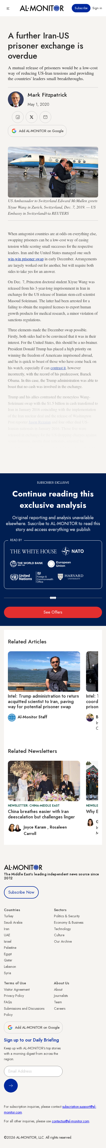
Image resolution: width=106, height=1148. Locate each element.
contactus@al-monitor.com (70, 1121)
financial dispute (56, 453)
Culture (59, 935)
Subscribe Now (21, 892)
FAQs (8, 1002)
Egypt (8, 954)
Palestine (10, 947)
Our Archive (63, 941)
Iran (6, 928)
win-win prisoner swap (26, 258)
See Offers (53, 612)
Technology (62, 928)
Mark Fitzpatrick (47, 95)
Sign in (97, 8)
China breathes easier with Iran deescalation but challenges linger (41, 814)
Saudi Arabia (13, 922)
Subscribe (81, 8)
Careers (59, 1008)
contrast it (58, 367)
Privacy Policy (14, 995)
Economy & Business (68, 922)
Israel (7, 941)
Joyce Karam (35, 827)
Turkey (8, 916)
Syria (7, 973)
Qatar (8, 960)
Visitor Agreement (17, 989)
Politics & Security (67, 916)
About (58, 989)
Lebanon (10, 966)
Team (58, 1002)
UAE (7, 935)
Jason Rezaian (40, 421)
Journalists (61, 995)
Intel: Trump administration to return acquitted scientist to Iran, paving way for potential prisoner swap (43, 701)
